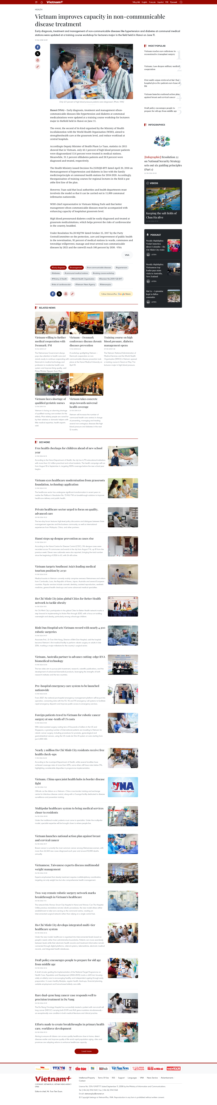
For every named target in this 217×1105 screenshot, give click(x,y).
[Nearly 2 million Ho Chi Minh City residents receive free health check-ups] (123, 758)
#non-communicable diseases (99, 267)
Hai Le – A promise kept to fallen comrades (154, 294)
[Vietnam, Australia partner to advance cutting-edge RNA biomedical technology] (123, 665)
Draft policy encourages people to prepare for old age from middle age (68, 962)
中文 (166, 2)
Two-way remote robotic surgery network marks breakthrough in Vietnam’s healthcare (65, 895)
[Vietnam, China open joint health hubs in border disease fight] (123, 787)
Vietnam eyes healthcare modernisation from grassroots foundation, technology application (70, 482)
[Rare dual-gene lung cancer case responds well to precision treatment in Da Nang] (123, 1003)
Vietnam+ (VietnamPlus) (55, 2)
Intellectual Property (87, 1077)
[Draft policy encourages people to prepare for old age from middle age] (123, 968)
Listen (153, 254)
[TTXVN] (58, 1068)
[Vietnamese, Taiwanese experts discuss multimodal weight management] (123, 873)
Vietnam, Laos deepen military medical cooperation (162, 67)
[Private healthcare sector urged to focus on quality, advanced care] (123, 517)
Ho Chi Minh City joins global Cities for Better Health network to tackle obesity (68, 600)
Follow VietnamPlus (109, 294)
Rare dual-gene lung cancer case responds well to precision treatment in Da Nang (65, 997)
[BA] (173, 1068)
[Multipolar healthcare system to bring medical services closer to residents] (123, 816)
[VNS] (120, 1068)
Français (152, 2)
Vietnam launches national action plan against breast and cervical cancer (67, 838)
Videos (154, 183)
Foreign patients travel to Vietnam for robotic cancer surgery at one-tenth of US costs (67, 717)
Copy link (37, 66)
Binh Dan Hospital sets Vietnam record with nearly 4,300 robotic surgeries (70, 630)
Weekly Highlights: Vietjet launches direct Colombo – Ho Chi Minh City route (155, 245)
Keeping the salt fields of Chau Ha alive (161, 215)
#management (76, 267)
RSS (113, 1077)
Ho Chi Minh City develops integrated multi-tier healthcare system (65, 927)
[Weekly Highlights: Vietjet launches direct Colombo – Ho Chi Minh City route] (174, 245)
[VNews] (70, 1068)
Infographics (156, 124)
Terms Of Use (103, 1077)
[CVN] (138, 1068)
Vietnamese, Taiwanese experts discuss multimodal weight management (67, 867)
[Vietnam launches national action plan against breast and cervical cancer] (123, 844)
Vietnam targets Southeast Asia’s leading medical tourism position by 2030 (65, 568)
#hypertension (121, 267)
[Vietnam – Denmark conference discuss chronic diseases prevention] (86, 323)
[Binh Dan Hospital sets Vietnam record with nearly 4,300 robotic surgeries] (123, 636)
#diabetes (56, 273)
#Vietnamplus (105, 284)
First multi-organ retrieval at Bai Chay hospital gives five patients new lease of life (162, 83)
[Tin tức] (81, 1068)
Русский (173, 2)
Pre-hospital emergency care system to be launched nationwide (67, 688)
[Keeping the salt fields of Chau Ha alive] (163, 199)
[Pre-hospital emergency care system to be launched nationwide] (123, 694)
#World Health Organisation (83, 278)
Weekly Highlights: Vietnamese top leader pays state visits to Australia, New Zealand (155, 270)
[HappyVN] (43, 1068)
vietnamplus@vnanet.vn (94, 1093)
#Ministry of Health (59, 278)
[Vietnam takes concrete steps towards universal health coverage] (86, 384)
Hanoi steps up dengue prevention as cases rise (64, 538)
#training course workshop (103, 273)
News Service (152, 1077)
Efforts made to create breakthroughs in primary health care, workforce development (69, 1026)
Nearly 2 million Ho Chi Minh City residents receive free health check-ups (69, 752)
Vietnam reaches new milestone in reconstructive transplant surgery (160, 52)
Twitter (37, 53)
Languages (132, 1077)
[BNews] (93, 1068)
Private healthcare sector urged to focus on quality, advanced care (66, 511)
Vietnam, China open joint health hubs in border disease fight (70, 781)
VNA (142, 1077)
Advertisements (167, 1077)
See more (44, 442)
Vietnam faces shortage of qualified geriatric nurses (50, 401)
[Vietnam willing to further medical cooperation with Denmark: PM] (52, 323)
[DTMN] (155, 1068)
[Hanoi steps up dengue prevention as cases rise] (123, 546)
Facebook (37, 47)
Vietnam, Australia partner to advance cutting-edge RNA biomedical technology (70, 659)
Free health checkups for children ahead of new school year (68, 450)
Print (37, 60)
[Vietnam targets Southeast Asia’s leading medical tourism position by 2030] (123, 574)
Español (160, 2)
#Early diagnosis (58, 267)
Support (121, 1077)
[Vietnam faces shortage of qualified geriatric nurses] (52, 384)
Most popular (157, 45)
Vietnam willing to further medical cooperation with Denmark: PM (50, 341)
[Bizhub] (103, 1068)
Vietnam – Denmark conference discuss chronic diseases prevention (86, 341)
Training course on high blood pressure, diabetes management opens (118, 341)
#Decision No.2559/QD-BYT (110, 278)
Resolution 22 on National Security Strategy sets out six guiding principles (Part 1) (163, 163)
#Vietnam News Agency (85, 284)
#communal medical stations (76, 273)
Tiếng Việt (136, 2)
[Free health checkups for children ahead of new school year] (123, 456)
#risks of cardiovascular (61, 284)
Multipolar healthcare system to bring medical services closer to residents (69, 810)
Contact (82, 1080)
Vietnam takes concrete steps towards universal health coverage (83, 402)
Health (38, 9)
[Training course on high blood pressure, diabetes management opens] (121, 323)
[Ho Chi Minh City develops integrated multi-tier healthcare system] (123, 933)
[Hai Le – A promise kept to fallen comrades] (174, 296)
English (144, 2)
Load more (87, 1051)
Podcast (155, 234)
